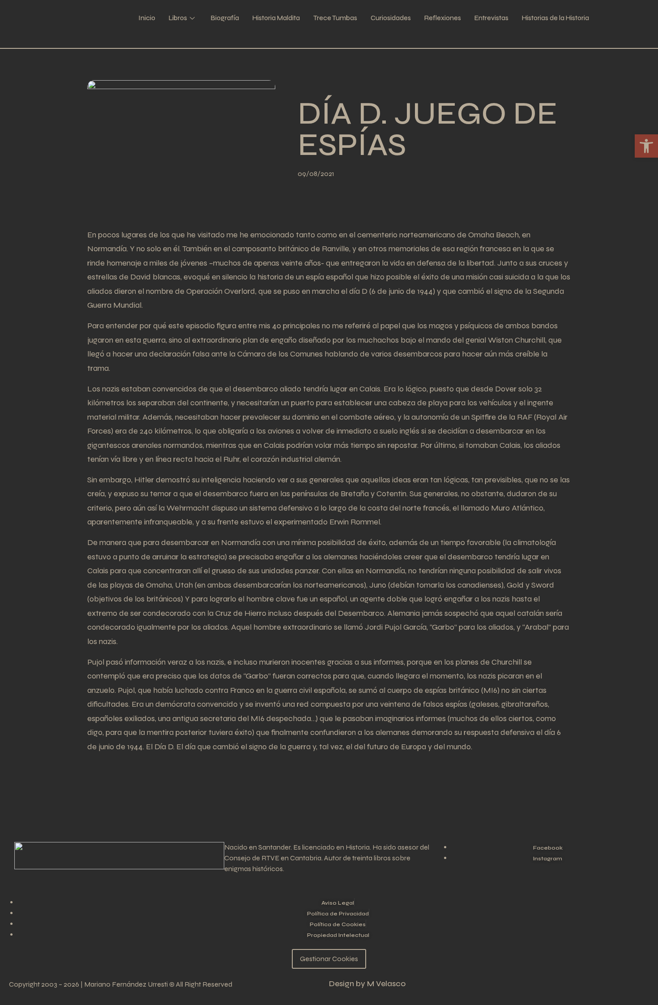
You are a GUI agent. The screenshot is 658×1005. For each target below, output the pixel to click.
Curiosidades (391, 18)
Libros (178, 18)
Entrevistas (491, 18)
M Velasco (386, 983)
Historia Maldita (276, 18)
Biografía (225, 18)
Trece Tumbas (335, 18)
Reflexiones (442, 18)
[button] (646, 146)
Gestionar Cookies (329, 958)
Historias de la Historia (555, 18)
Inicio (146, 18)
